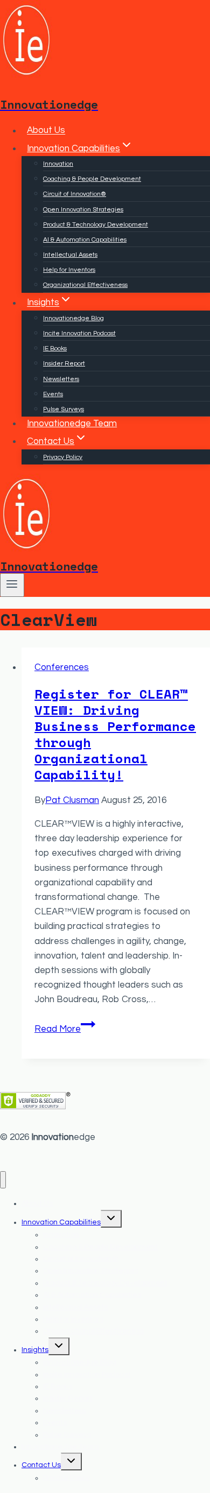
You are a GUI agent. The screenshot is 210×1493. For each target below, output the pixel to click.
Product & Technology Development (95, 224)
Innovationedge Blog (73, 318)
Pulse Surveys (63, 409)
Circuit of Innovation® (74, 194)
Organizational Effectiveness (85, 284)
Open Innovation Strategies (83, 209)
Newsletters (61, 379)
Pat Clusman (72, 800)
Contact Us (41, 1465)
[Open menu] (12, 585)
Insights (35, 1350)
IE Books (55, 348)
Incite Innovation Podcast (79, 333)
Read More (64, 1029)
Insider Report (64, 363)
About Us (46, 131)
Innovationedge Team (72, 423)
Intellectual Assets (70, 254)
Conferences (61, 667)
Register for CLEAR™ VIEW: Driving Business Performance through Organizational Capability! (115, 734)
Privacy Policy (62, 457)
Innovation (58, 163)
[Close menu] (3, 1180)
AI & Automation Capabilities (85, 239)
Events (53, 394)
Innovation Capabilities (61, 1222)
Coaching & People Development (92, 178)
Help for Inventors (69, 269)
